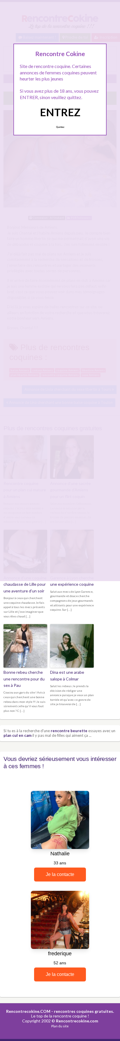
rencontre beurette (69, 730)
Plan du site (60, 1026)
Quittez (60, 127)
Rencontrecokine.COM (28, 1011)
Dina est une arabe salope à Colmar (67, 675)
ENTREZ (60, 112)
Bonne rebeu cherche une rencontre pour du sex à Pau (24, 679)
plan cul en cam (17, 735)
